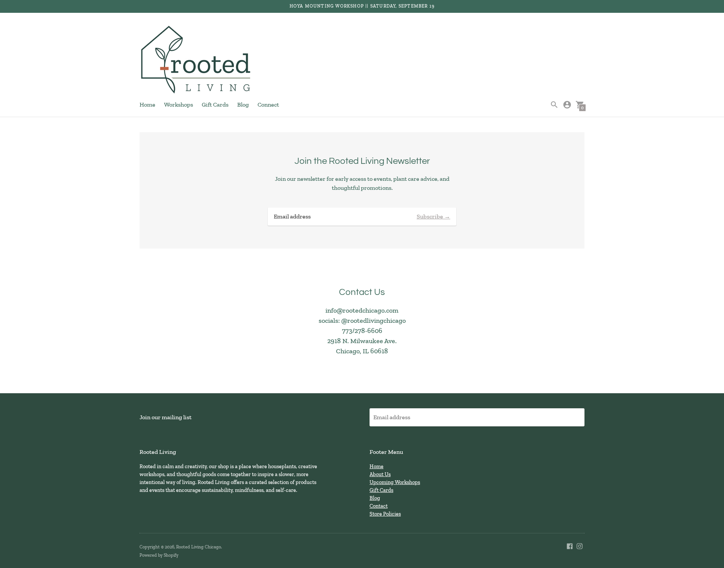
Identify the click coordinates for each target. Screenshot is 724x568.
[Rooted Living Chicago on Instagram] (580, 545)
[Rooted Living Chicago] (196, 60)
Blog (243, 104)
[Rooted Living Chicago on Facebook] (570, 545)
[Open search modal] (554, 104)
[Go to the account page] (567, 104)
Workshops (178, 104)
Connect (268, 104)
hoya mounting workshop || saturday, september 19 (362, 6)
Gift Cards (215, 104)
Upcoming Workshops (395, 482)
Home (147, 104)
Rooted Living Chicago (198, 547)
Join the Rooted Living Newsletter (362, 161)
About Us (380, 474)
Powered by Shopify (159, 555)
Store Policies (385, 514)
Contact (379, 506)
